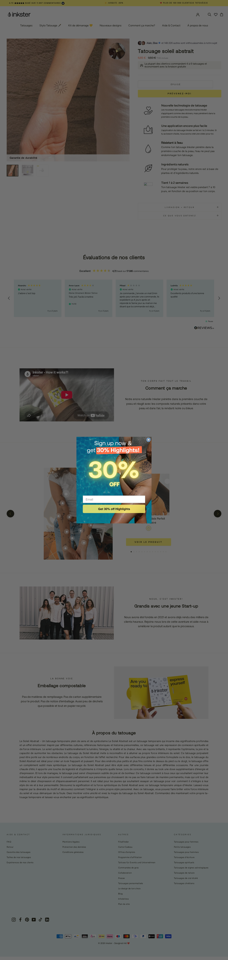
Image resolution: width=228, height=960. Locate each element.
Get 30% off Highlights (114, 509)
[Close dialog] (148, 439)
